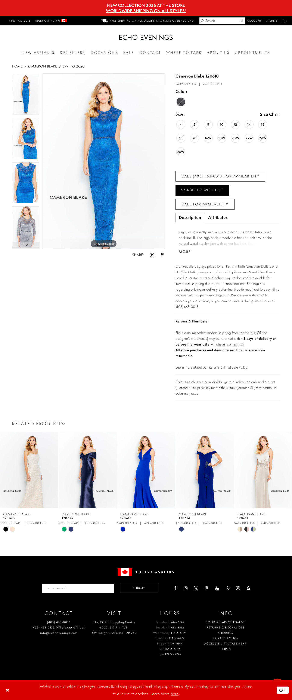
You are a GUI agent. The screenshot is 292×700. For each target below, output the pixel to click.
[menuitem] (19, 20)
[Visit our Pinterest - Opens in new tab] (206, 588)
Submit (139, 588)
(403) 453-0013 (186, 306)
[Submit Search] (202, 20)
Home (17, 66)
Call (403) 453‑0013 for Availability (220, 176)
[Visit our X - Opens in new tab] (196, 588)
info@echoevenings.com (211, 295)
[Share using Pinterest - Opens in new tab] (163, 255)
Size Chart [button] (270, 114)
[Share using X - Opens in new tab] (152, 255)
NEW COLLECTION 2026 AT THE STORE (146, 5)
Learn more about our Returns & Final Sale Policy (211, 367)
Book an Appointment (225, 622)
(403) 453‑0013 (59, 622)
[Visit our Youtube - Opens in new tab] (217, 588)
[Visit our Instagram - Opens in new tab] (185, 588)
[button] (285, 20)
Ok (282, 690)
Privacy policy (226, 638)
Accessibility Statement (225, 643)
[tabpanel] (26, 95)
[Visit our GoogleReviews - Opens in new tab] (248, 588)
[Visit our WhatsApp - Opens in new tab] (227, 588)
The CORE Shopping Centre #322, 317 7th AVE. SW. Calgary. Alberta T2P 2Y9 (114, 627)
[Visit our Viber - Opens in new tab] (238, 588)
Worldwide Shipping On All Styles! (146, 10)
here (174, 694)
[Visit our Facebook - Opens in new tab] (175, 588)
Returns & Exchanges (225, 627)
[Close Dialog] (8, 690)
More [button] (185, 252)
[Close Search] (242, 20)
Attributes (218, 217)
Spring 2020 (74, 66)
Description (190, 217)
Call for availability (205, 204)
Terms (225, 649)
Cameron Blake (42, 66)
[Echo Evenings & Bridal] (146, 37)
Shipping (225, 633)
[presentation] (29, 470)
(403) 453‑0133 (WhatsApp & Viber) (59, 627)
